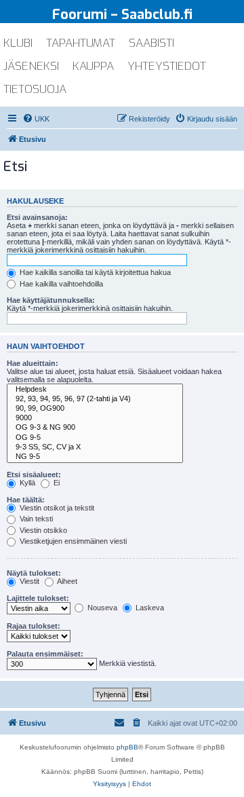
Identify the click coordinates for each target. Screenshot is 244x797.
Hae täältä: (26, 500)
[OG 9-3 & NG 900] (95, 427)
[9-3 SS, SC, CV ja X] (95, 447)
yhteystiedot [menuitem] (166, 66)
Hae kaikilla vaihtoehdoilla (60, 284)
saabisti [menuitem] (151, 43)
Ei (56, 483)
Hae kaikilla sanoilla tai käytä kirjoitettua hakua (94, 272)
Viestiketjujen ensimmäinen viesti (72, 541)
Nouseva (101, 608)
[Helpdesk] (95, 389)
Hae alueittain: (32, 363)
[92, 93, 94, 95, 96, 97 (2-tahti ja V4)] (95, 399)
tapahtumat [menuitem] (80, 43)
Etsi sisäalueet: (34, 474)
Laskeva (149, 608)
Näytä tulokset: (34, 573)
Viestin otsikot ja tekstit (56, 508)
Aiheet (66, 581)
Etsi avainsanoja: (37, 217)
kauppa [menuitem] (93, 66)
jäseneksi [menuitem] (31, 66)
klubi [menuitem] (18, 43)
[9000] (95, 418)
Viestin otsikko (42, 530)
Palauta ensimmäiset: (45, 654)
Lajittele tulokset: (38, 598)
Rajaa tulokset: (33, 626)
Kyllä (26, 483)
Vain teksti (35, 519)
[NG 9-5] (95, 457)
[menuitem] (35, 119)
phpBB (127, 747)
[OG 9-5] (95, 438)
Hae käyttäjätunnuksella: (51, 300)
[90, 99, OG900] (95, 408)
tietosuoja (34, 89)
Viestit (28, 581)
